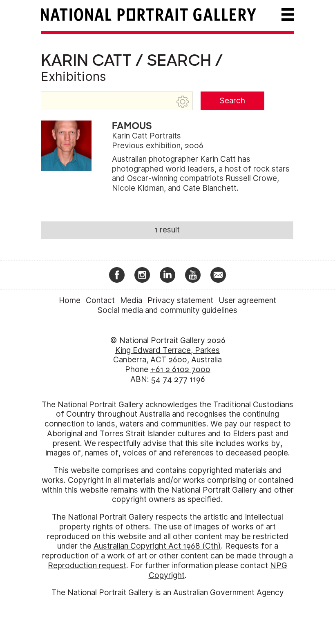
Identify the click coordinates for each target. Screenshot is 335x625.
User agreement (247, 300)
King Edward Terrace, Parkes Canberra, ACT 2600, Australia (167, 355)
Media (131, 300)
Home (69, 300)
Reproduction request (87, 565)
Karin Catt (86, 60)
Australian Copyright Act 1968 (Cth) (157, 546)
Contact (100, 300)
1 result (167, 229)
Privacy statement (180, 300)
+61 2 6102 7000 (180, 369)
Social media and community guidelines (167, 310)
